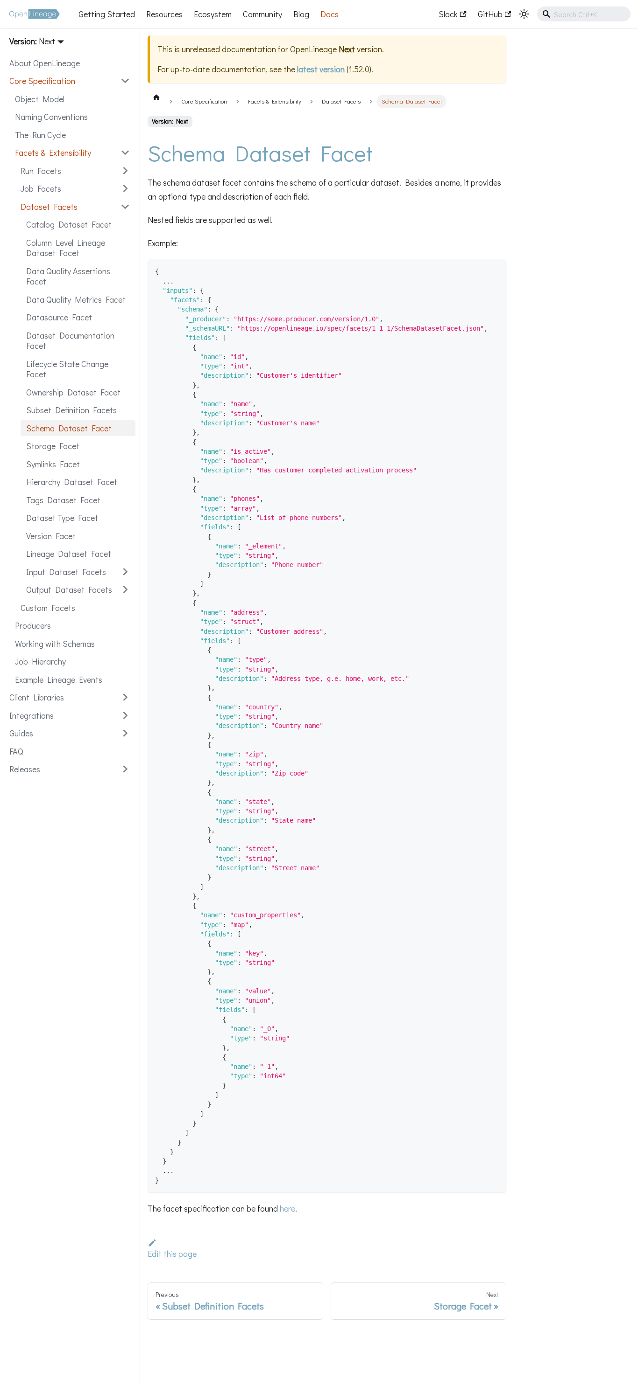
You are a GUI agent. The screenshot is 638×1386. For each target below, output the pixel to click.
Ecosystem (213, 14)
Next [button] (47, 41)
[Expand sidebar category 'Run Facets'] (125, 171)
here (287, 1208)
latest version (321, 69)
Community (262, 14)
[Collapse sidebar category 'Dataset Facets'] (125, 207)
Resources (164, 14)
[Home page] (156, 97)
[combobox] (584, 14)
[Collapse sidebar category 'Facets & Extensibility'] (125, 153)
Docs (329, 14)
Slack (448, 14)
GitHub (490, 14)
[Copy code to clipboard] (495, 270)
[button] (69, 81)
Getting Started (106, 14)
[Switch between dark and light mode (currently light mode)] (524, 14)
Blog (301, 14)
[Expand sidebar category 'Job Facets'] (125, 188)
